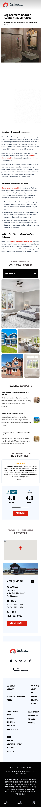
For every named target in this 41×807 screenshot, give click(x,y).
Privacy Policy (26, 767)
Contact (10, 740)
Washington (33, 715)
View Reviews (20, 513)
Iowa (9, 715)
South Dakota (33, 712)
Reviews (34, 700)
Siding (9, 700)
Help (9, 737)
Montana (11, 722)
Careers (34, 704)
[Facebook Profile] (11, 660)
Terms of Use (14, 767)
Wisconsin (32, 719)
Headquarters (15, 581)
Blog (33, 693)
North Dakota (12, 729)
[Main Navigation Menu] (36, 5)
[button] (16, 507)
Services (11, 686)
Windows (10, 689)
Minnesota (11, 718)
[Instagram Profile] (25, 660)
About (33, 689)
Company (35, 686)
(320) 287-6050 (14, 615)
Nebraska (11, 726)
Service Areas (13, 711)
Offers (34, 696)
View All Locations (17, 623)
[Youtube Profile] (20, 660)
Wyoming (31, 723)
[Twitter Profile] (16, 660)
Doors (9, 693)
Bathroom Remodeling (16, 696)
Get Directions (12, 596)
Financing (11, 748)
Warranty (11, 751)
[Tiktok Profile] (30, 660)
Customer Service (14, 744)
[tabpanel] (20, 328)
